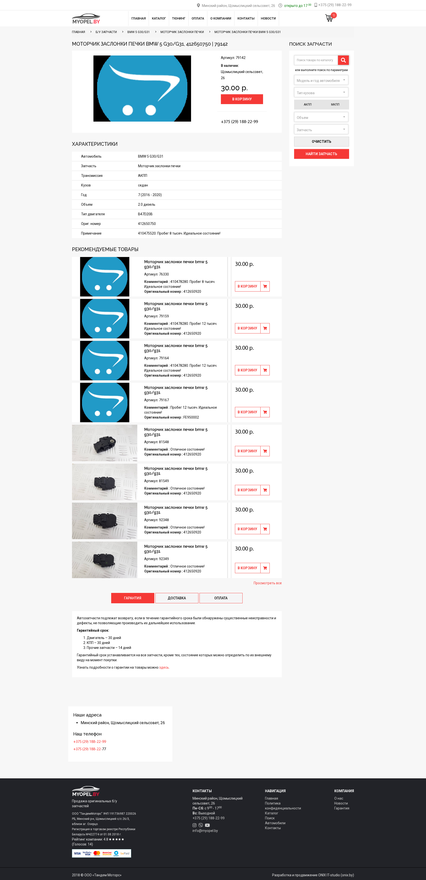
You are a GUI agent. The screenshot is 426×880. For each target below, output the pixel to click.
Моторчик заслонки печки (182, 32)
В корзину (242, 99)
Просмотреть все (268, 583)
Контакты (246, 18)
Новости (268, 18)
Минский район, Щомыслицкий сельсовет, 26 (238, 6)
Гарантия (341, 808)
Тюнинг (178, 18)
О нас (338, 798)
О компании (220, 18)
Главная (138, 18)
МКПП (335, 104)
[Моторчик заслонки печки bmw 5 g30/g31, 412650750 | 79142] (142, 88)
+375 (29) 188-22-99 (89, 742)
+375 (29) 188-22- (87, 749)
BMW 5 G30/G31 (138, 32)
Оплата (198, 18)
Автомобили (275, 823)
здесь (164, 667)
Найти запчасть (321, 154)
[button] (321, 80)
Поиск (270, 818)
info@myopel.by (205, 831)
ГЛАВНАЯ (78, 32)
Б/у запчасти (106, 32)
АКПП (308, 104)
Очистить (321, 142)
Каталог (159, 18)
